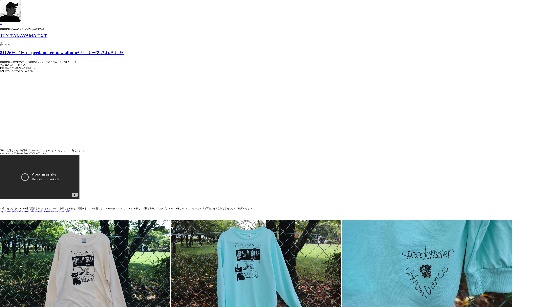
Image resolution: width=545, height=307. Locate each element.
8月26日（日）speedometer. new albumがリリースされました (62, 52)
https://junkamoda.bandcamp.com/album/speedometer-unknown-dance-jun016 (35, 211)
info (2, 43)
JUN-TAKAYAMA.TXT (23, 35)
